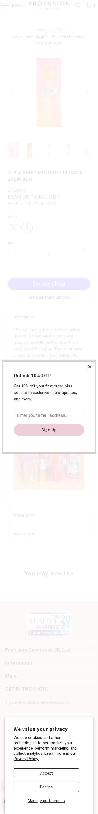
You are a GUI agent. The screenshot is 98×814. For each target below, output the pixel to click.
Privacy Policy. (26, 758)
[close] (90, 366)
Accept (46, 773)
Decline (46, 787)
